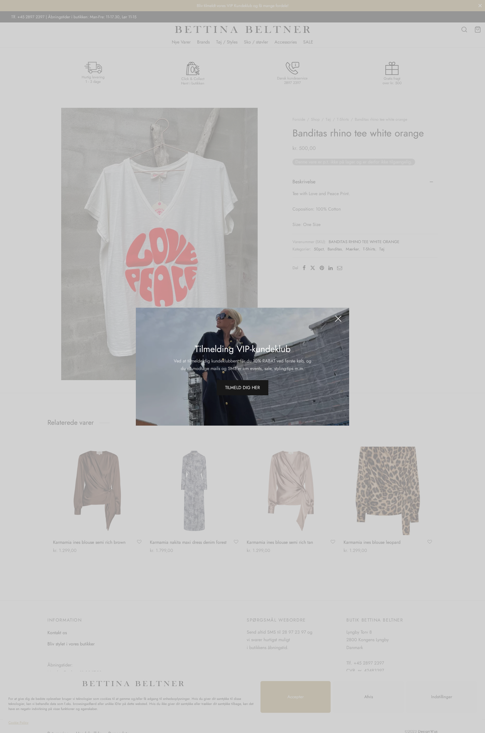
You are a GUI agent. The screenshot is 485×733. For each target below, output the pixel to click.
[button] (242, 387)
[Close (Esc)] (338, 318)
